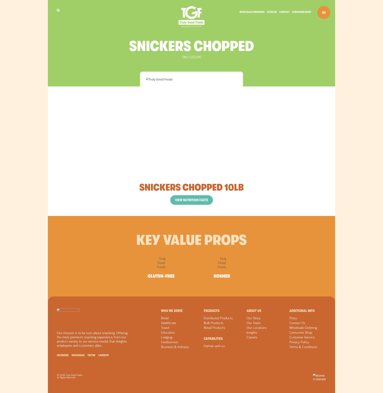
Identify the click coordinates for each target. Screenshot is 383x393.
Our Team (254, 322)
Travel (165, 327)
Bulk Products (213, 322)
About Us (254, 311)
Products (211, 311)
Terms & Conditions (303, 346)
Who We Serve (172, 311)
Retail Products (214, 327)
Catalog (272, 11)
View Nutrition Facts (191, 200)
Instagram (78, 355)
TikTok (91, 355)
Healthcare (168, 322)
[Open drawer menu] (323, 12)
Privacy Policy (299, 342)
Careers (252, 337)
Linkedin (103, 355)
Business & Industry (175, 346)
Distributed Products (218, 318)
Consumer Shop (301, 11)
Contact (284, 11)
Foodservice (169, 342)
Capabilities (213, 339)
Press (293, 318)
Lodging (166, 337)
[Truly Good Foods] (191, 16)
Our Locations (257, 327)
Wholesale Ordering (252, 11)
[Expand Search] (58, 10)
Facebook (63, 355)
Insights (252, 332)
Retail (165, 318)
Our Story (253, 318)
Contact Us (297, 322)
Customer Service (302, 337)
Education (168, 332)
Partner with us (214, 346)
